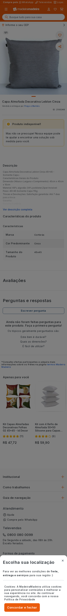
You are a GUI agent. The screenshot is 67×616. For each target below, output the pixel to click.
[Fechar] (62, 560)
